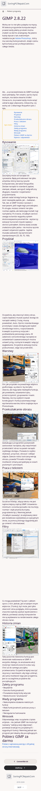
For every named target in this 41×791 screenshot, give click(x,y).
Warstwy (17, 117)
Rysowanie (18, 112)
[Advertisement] (20, 69)
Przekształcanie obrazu (23, 119)
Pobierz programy (14, 11)
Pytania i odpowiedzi (22, 137)
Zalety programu (20, 128)
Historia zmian (19, 126)
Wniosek (17, 133)
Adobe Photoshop (23, 38)
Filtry (16, 124)
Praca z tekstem (20, 121)
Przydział (17, 115)
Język (19, 787)
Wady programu (20, 131)
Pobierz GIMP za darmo (23, 135)
